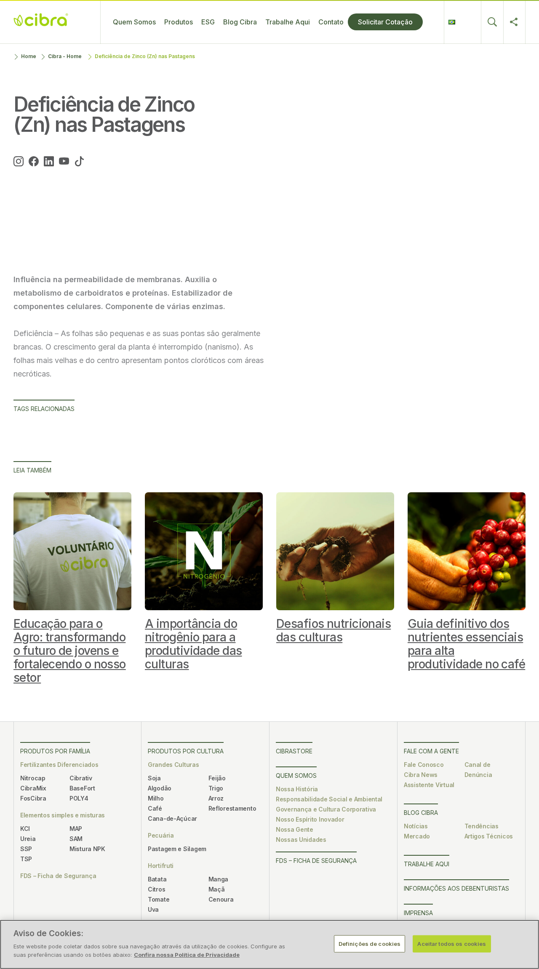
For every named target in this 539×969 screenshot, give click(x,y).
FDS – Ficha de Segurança (58, 875)
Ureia (28, 838)
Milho (156, 798)
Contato (331, 22)
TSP (26, 858)
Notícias (416, 826)
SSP (26, 848)
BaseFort (82, 788)
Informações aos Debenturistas (456, 888)
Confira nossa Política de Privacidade (187, 954)
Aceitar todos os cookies (451, 943)
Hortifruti (160, 865)
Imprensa (418, 912)
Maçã (216, 889)
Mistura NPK (87, 848)
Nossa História (297, 789)
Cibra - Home (65, 56)
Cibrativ (80, 778)
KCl (25, 828)
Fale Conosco (424, 764)
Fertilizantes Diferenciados (59, 764)
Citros (156, 889)
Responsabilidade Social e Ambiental (329, 799)
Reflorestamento (232, 808)
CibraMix (33, 788)
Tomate (158, 899)
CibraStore (294, 751)
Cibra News (421, 774)
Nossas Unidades (301, 839)
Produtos (178, 22)
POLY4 (78, 798)
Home (28, 56)
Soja (154, 778)
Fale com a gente (431, 751)
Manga (218, 879)
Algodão (159, 788)
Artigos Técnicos (488, 836)
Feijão (217, 778)
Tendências (481, 826)
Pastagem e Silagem (177, 848)
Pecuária (161, 835)
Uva (153, 909)
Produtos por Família (55, 751)
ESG (208, 22)
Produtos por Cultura (186, 751)
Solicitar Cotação (385, 22)
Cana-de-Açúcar (172, 818)
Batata (157, 879)
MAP (75, 828)
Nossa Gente (294, 829)
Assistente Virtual (429, 784)
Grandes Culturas (173, 764)
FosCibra (33, 798)
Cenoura (221, 899)
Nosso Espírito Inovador (310, 819)
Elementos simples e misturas (62, 815)
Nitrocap (32, 778)
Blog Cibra (240, 22)
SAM (76, 838)
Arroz (216, 798)
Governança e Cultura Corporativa (326, 809)
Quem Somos (134, 22)
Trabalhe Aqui (287, 22)
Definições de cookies (370, 943)
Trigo (216, 788)
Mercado (417, 836)
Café (155, 808)
